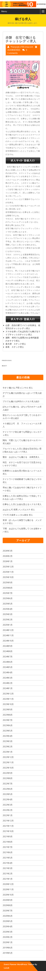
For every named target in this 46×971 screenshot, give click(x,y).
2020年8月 (8, 905)
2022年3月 (8, 804)
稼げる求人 (23, 19)
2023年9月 (8, 709)
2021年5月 (8, 857)
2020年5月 (8, 921)
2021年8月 (8, 841)
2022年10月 (8, 767)
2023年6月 (8, 725)
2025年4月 (8, 609)
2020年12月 (8, 884)
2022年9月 (8, 773)
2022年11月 (8, 762)
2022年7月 (8, 783)
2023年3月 (8, 741)
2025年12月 (8, 566)
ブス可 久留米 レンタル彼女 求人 (18, 514)
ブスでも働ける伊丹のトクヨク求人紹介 (21, 401)
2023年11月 (8, 698)
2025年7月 (8, 593)
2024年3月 (8, 677)
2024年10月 (8, 640)
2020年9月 (8, 900)
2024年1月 (8, 688)
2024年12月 (8, 630)
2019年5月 (8, 953)
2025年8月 (8, 587)
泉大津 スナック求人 (15, 343)
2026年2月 (8, 556)
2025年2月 (8, 619)
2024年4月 (8, 672)
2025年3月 (8, 614)
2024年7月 (8, 656)
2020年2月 (8, 937)
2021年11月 (8, 826)
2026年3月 (8, 550)
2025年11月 (8, 571)
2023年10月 (8, 704)
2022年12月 (8, 757)
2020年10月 (8, 894)
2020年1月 (8, 942)
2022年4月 (8, 799)
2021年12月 (8, 820)
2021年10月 (8, 831)
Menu (4, 11)
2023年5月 (8, 730)
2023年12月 (8, 693)
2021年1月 (8, 878)
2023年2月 (8, 746)
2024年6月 (8, 661)
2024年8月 (8, 651)
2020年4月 (8, 926)
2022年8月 (8, 778)
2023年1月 (8, 751)
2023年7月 (8, 720)
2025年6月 (8, 598)
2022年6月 (8, 788)
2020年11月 (8, 889)
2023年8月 (8, 714)
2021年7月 (8, 847)
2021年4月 (8, 863)
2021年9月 (8, 836)
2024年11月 (8, 635)
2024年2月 (8, 683)
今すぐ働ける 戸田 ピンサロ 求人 (18, 387)
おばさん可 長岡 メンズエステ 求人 (19, 509)
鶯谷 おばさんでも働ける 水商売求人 (21, 457)
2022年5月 (8, 794)
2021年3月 (8, 868)
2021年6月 (8, 852)
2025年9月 (8, 582)
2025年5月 (8, 603)
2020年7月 (8, 910)
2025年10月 (8, 577)
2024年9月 (8, 646)
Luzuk (6, 967)
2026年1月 (8, 561)
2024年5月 (8, 667)
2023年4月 (8, 736)
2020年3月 (8, 931)
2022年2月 (8, 810)
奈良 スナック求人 (14, 347)
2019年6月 (8, 947)
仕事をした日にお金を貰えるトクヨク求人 (22, 504)
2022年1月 (8, 815)
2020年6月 (8, 915)
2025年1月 (8, 624)
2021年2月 (8, 873)
